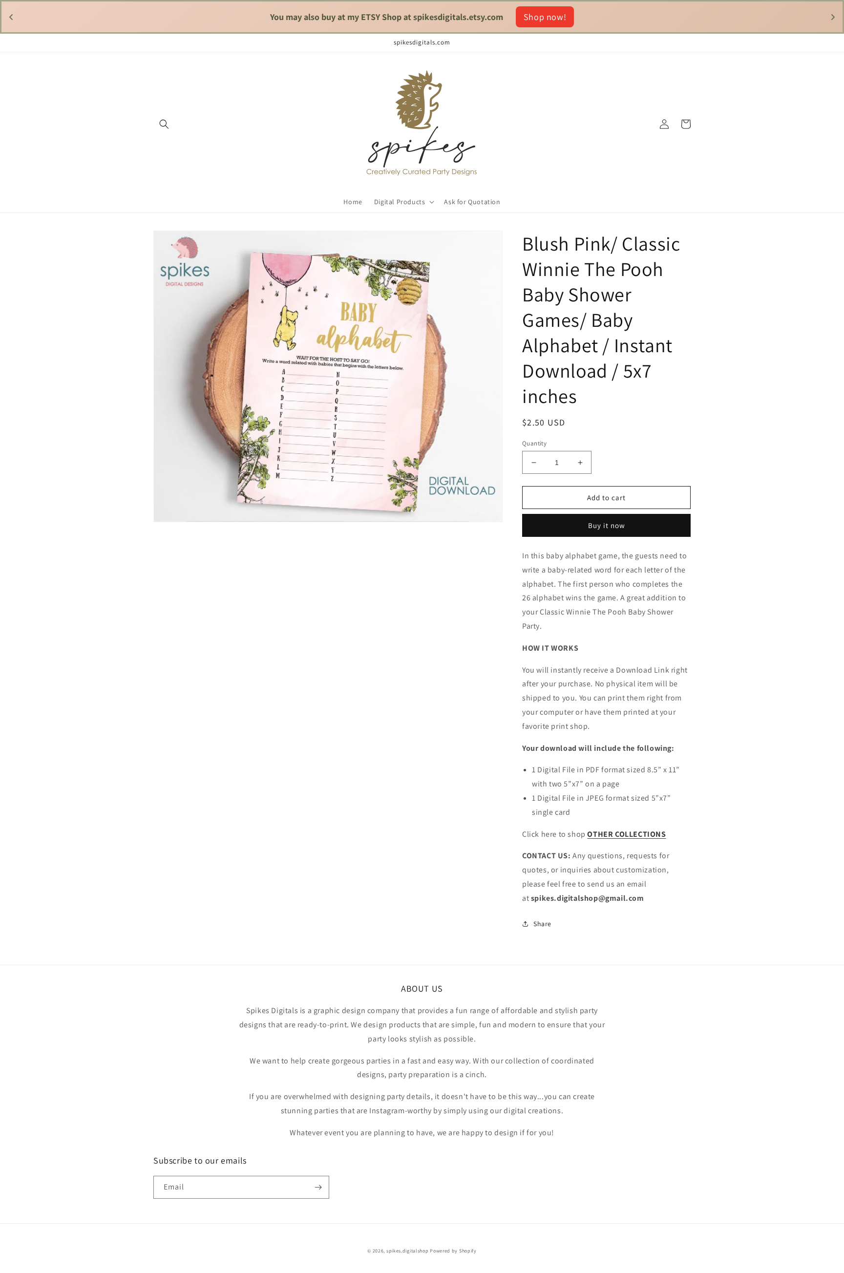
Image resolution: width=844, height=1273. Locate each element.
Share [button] (542, 923)
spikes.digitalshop (407, 1251)
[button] (164, 124)
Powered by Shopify (453, 1251)
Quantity (534, 443)
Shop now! (494, 16)
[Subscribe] (318, 1187)
